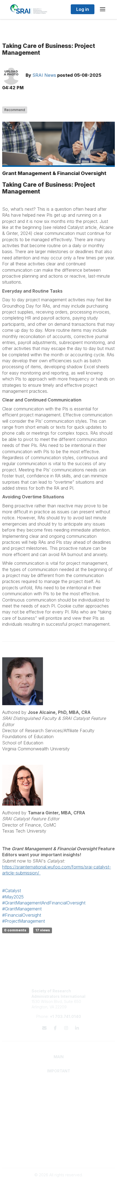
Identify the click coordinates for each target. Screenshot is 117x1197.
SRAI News (44, 75)
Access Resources (58, 1115)
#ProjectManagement (23, 921)
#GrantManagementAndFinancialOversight (43, 903)
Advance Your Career (58, 1105)
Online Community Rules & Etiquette (58, 1156)
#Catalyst (11, 890)
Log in (82, 9)
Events (58, 1136)
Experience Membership (59, 1095)
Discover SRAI (58, 1090)
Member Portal (58, 1145)
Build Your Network (59, 1110)
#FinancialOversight (21, 915)
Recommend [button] (14, 110)
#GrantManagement (22, 908)
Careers (58, 1130)
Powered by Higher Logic (58, 1189)
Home (58, 1084)
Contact (59, 1125)
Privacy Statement (58, 1151)
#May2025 (13, 897)
